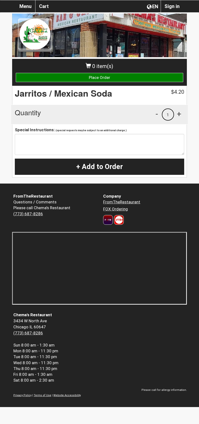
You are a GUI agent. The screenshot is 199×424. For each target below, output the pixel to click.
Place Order (99, 77)
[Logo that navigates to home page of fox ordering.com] (118, 220)
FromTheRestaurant (121, 202)
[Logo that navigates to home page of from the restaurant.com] (108, 220)
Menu (25, 6)
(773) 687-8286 (28, 213)
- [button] (157, 113)
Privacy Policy (22, 395)
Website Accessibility (67, 395)
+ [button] (179, 113)
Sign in (172, 6)
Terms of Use (42, 395)
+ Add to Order (99, 166)
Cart (44, 6)
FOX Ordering (115, 209)
